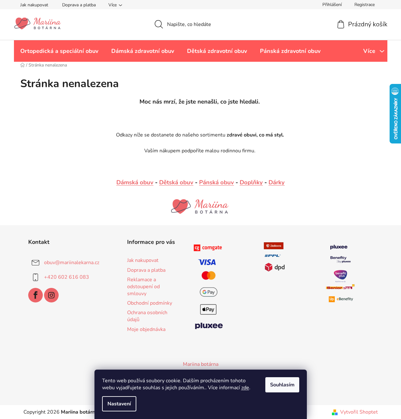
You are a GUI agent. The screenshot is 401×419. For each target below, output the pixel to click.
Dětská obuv (176, 182)
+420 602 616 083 (66, 277)
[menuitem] (59, 51)
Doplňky (251, 182)
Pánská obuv (216, 182)
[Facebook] (35, 295)
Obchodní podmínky (149, 303)
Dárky (276, 182)
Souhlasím (282, 384)
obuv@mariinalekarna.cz (71, 262)
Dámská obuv (134, 182)
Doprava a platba (79, 5)
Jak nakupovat (34, 5)
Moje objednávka (146, 329)
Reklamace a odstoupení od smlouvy (143, 286)
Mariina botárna (200, 364)
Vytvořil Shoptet (359, 412)
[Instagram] (51, 295)
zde (245, 387)
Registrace (364, 5)
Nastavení (119, 403)
